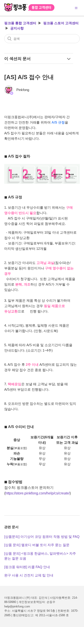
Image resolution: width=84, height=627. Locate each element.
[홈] (29, 10)
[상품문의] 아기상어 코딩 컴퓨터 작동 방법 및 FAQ (42, 536)
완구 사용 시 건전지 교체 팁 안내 (28, 575)
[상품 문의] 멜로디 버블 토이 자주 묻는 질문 (36, 545)
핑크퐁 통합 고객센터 (20, 23)
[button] (76, 8)
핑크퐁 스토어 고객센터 (61, 23)
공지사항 (17, 28)
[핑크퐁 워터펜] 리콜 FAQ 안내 (27, 567)
